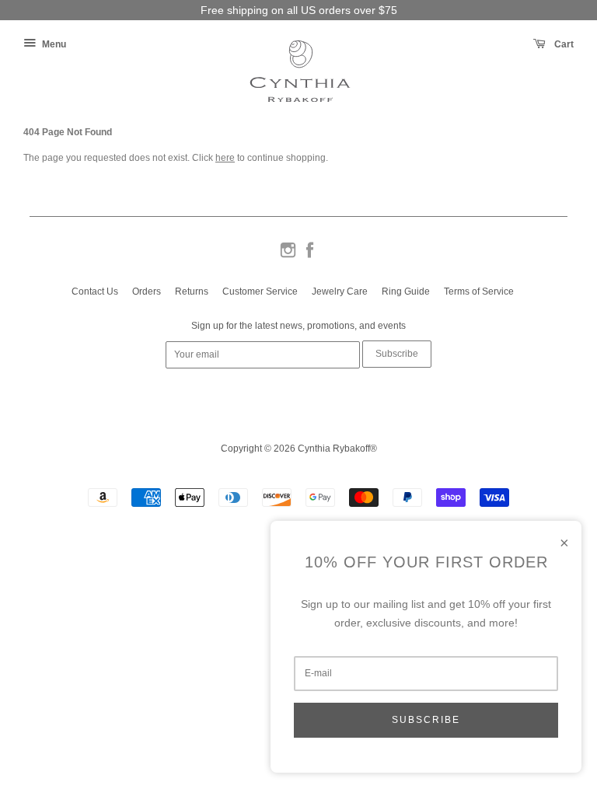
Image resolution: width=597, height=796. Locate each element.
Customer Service (260, 291)
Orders (146, 291)
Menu (53, 44)
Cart (563, 44)
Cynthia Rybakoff (334, 448)
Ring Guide (406, 291)
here (225, 157)
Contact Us (95, 291)
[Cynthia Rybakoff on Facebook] (309, 256)
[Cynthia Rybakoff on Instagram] (288, 256)
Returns (191, 291)
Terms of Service (479, 291)
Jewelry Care (340, 291)
